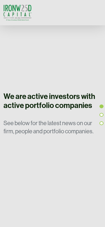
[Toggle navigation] (96, 12)
